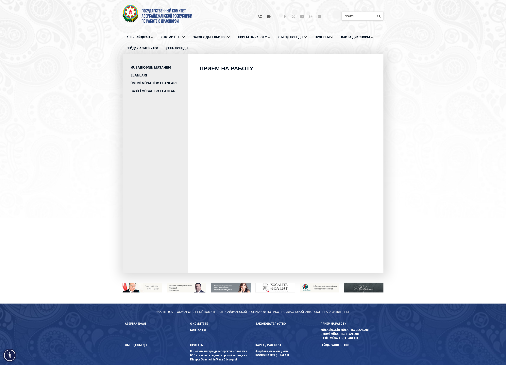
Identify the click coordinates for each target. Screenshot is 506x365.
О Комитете (171, 37)
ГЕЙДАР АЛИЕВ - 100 (142, 48)
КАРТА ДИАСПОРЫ (355, 37)
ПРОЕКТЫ (322, 37)
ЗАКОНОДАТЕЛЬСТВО (210, 37)
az (260, 16)
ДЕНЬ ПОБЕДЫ (177, 48)
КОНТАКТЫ (198, 329)
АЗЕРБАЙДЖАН (138, 37)
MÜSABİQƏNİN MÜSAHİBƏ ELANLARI (151, 71)
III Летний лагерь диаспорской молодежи (218, 351)
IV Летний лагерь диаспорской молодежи (218, 355)
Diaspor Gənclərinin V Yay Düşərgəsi (213, 359)
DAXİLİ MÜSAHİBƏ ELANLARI (153, 91)
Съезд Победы (290, 37)
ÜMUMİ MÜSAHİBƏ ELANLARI (153, 83)
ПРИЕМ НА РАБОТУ (252, 37)
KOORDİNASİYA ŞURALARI (272, 355)
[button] (9, 355)
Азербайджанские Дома (272, 351)
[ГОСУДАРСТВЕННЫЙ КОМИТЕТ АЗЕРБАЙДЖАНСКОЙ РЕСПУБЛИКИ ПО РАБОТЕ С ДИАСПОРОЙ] (130, 13)
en (269, 16)
